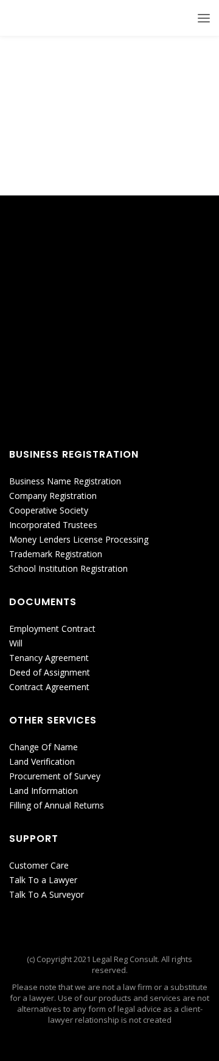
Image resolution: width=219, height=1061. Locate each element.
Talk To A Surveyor (46, 894)
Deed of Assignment (49, 672)
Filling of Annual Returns (56, 805)
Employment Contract (52, 628)
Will (16, 643)
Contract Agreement (49, 687)
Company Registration (53, 495)
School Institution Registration (68, 568)
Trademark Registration (55, 554)
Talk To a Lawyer (43, 880)
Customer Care (39, 865)
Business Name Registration (65, 481)
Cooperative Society (48, 510)
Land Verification (42, 761)
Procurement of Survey (54, 776)
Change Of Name (43, 747)
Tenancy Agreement (49, 657)
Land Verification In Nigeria (85, 105)
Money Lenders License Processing (78, 539)
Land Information (43, 790)
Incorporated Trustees (53, 524)
